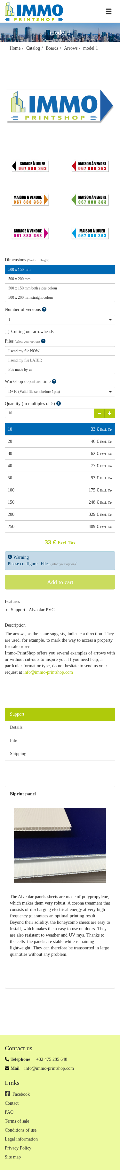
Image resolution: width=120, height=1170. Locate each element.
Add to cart (60, 582)
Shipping (18, 753)
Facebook (21, 1094)
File (13, 740)
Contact (12, 1103)
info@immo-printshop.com (48, 672)
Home (15, 48)
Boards (52, 48)
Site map (13, 1157)
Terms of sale (17, 1121)
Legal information (21, 1139)
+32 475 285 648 (51, 1059)
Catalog (33, 48)
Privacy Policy (18, 1148)
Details (16, 727)
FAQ (9, 1112)
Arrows (70, 48)
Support (17, 714)
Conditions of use (20, 1130)
